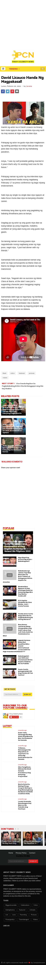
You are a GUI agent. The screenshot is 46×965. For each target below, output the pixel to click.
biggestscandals (11, 905)
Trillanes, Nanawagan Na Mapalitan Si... (32, 842)
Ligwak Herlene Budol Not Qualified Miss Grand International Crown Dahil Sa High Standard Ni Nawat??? (16, 645)
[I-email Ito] (17, 91)
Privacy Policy (21, 852)
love (14, 915)
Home (10, 852)
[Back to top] (40, 960)
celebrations (25, 905)
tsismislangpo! (24, 919)
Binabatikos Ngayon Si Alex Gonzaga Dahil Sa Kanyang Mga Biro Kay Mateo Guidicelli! (25, 591)
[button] (3, 68)
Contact (32, 852)
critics (12, 373)
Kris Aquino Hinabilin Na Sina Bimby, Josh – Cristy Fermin (25, 603)
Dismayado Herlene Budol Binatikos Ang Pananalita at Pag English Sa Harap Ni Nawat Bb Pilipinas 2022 (17, 546)
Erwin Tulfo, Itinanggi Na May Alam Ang (10, 842)
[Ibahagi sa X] (7, 91)
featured (22, 373)
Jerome (29, 86)
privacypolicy (10, 919)
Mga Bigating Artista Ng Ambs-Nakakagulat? (25, 559)
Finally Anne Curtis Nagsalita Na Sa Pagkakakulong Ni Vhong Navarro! (25, 616)
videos (5, 378)
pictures (31, 373)
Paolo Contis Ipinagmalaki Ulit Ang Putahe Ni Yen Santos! (25, 672)
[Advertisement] (23, 23)
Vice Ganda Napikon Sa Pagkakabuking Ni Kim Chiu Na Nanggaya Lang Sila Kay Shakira (22, 386)
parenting (23, 915)
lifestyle (32, 910)
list (6, 915)
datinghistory (10, 910)
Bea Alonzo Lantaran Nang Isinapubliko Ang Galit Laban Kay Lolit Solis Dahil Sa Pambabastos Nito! (18, 630)
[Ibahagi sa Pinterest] (12, 91)
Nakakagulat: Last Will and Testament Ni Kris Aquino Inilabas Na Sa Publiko (25, 659)
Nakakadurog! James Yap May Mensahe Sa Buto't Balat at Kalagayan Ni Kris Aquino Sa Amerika (17, 576)
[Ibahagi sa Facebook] (3, 91)
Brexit (4, 373)
